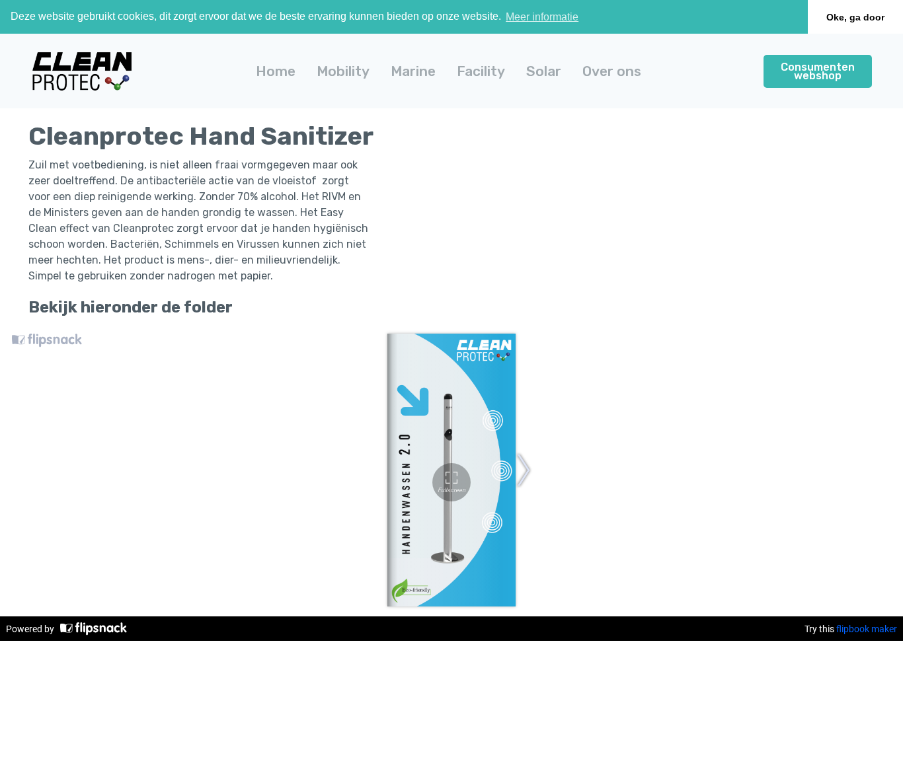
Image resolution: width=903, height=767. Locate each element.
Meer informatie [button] (542, 16)
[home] (82, 71)
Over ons (611, 71)
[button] (343, 71)
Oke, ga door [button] (855, 17)
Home (275, 71)
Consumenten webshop (818, 70)
